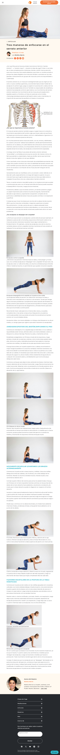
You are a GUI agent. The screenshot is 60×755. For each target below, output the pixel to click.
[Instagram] (38, 746)
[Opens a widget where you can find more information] (54, 752)
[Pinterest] (34, 746)
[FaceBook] (22, 746)
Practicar (15, 52)
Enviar (30, 741)
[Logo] (30, 2)
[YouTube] (30, 746)
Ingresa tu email (23, 732)
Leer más (44, 688)
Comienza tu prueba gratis (49, 2)
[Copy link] (20, 58)
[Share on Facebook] (15, 58)
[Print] (23, 58)
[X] (26, 746)
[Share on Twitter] (18, 58)
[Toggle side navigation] (3, 2)
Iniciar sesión (35, 2)
